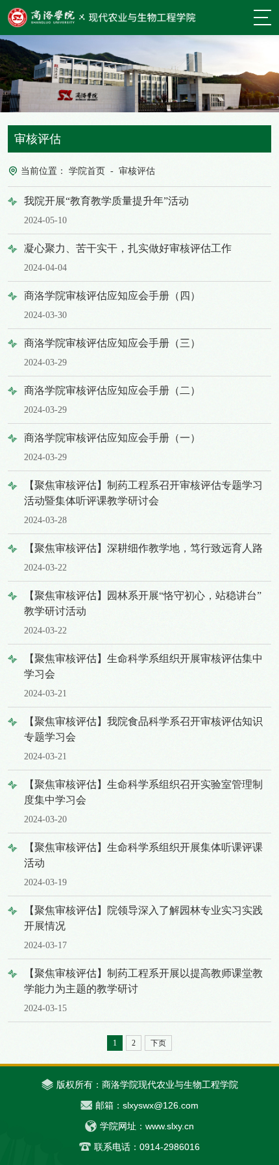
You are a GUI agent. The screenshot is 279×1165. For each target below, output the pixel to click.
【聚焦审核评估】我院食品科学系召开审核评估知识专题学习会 (143, 738)
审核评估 (137, 171)
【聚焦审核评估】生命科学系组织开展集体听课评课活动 (143, 864)
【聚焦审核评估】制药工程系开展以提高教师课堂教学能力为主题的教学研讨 (143, 990)
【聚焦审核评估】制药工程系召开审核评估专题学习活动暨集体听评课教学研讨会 (143, 502)
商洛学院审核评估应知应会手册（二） (112, 400)
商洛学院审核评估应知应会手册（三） (112, 352)
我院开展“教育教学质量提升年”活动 (106, 210)
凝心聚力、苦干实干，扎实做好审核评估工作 (128, 258)
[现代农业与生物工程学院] (102, 17)
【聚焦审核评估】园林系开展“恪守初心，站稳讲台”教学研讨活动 (142, 612)
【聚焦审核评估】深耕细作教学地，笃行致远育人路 (143, 557)
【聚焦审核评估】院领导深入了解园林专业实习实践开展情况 (143, 927)
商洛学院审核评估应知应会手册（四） (112, 305)
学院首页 (87, 171)
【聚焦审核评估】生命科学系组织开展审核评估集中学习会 (143, 675)
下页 (158, 1043)
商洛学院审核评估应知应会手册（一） (112, 447)
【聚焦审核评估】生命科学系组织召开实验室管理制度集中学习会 (143, 801)
